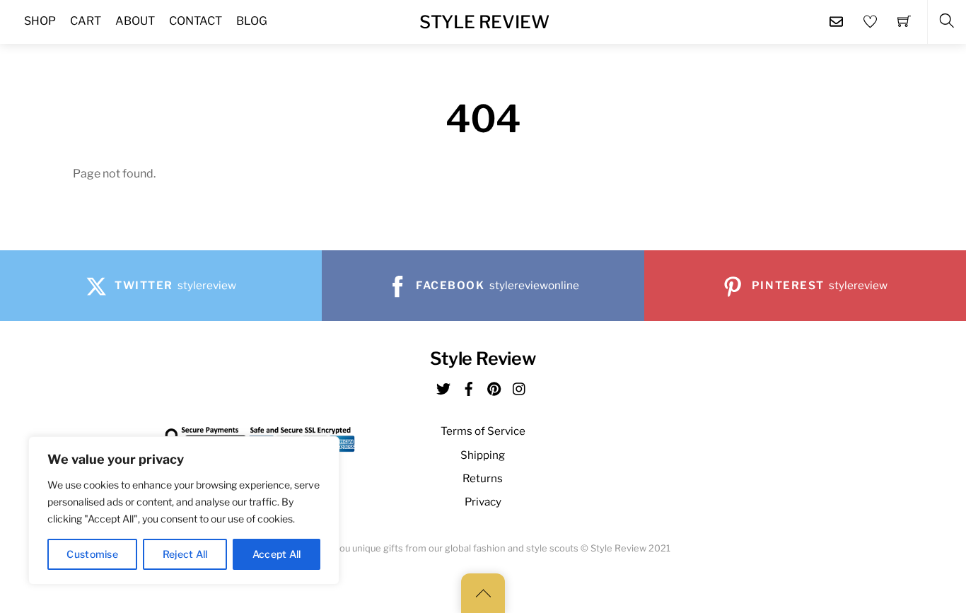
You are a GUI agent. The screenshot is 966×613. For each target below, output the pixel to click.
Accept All (276, 554)
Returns (482, 478)
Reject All (185, 554)
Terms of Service (483, 431)
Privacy (483, 501)
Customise (92, 554)
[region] (183, 510)
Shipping (482, 455)
